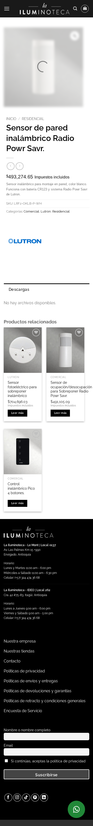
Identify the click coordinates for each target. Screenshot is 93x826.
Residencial (33, 119)
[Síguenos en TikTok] (26, 797)
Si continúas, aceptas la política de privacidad (48, 761)
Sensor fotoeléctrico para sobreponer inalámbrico (22, 389)
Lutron (46, 211)
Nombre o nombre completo (27, 730)
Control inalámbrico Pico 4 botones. (21, 488)
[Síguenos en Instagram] (17, 797)
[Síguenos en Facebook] (8, 797)
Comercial (31, 211)
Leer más (17, 413)
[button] (7, 8)
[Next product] (10, 166)
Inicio (11, 119)
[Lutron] (24, 241)
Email (8, 745)
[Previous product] (19, 166)
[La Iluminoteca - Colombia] (44, 8)
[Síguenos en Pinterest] (35, 797)
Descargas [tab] (19, 289)
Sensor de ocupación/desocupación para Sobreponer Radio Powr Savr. (71, 389)
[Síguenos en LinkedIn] (44, 797)
